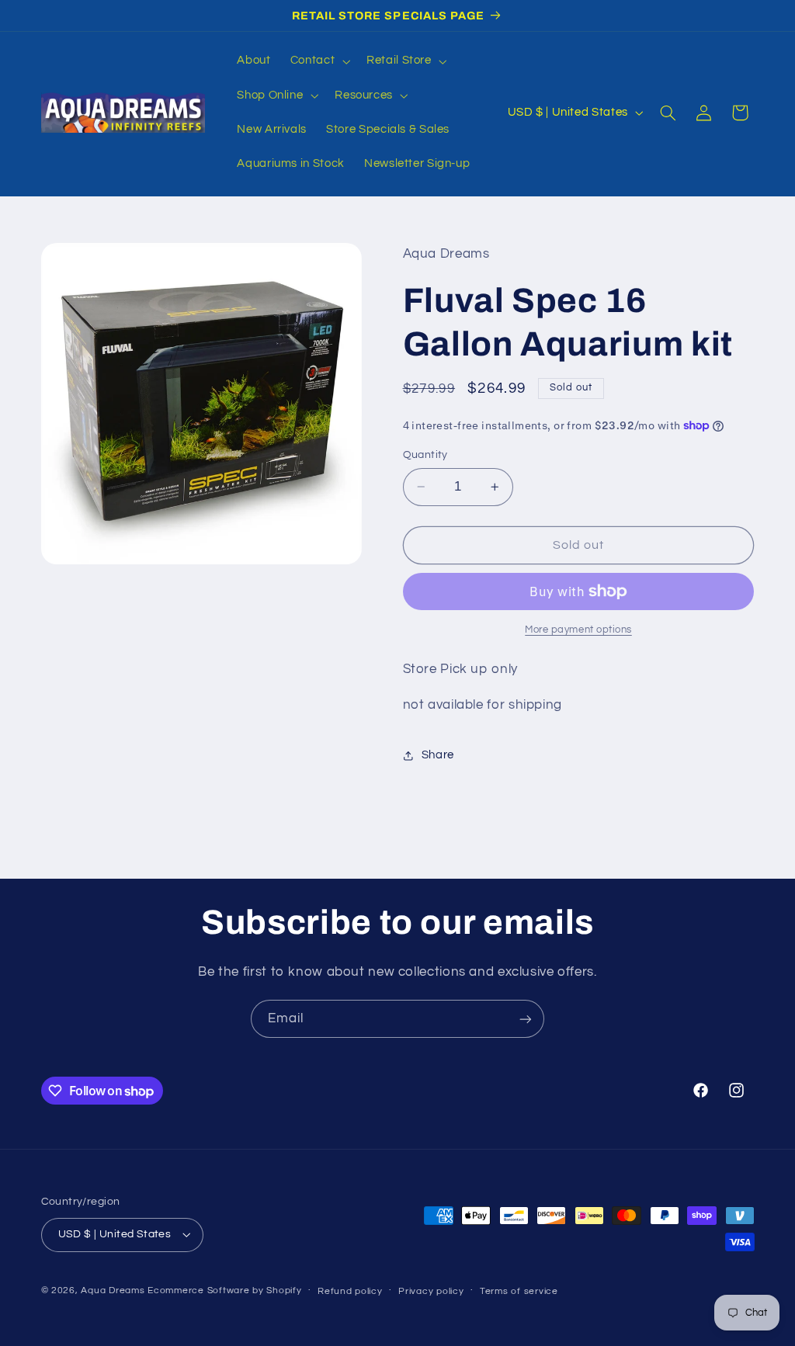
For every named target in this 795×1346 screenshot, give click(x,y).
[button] (318, 61)
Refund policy (350, 1291)
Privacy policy (430, 1291)
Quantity (425, 454)
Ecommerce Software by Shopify (224, 1290)
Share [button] (438, 755)
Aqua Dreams (112, 1290)
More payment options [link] (578, 630)
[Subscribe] (525, 1019)
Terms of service (519, 1291)
